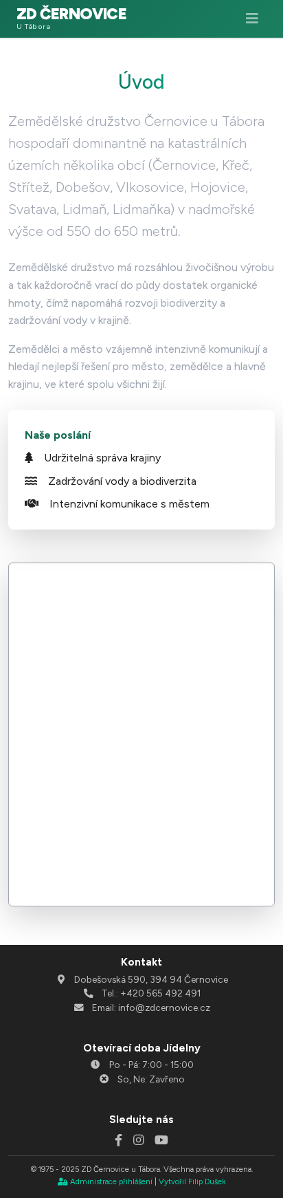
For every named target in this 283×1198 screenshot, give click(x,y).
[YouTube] (161, 1140)
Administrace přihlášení (111, 1181)
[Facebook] (118, 1140)
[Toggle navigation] (252, 18)
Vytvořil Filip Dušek (192, 1181)
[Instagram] (138, 1140)
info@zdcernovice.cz (164, 1007)
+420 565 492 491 (160, 993)
